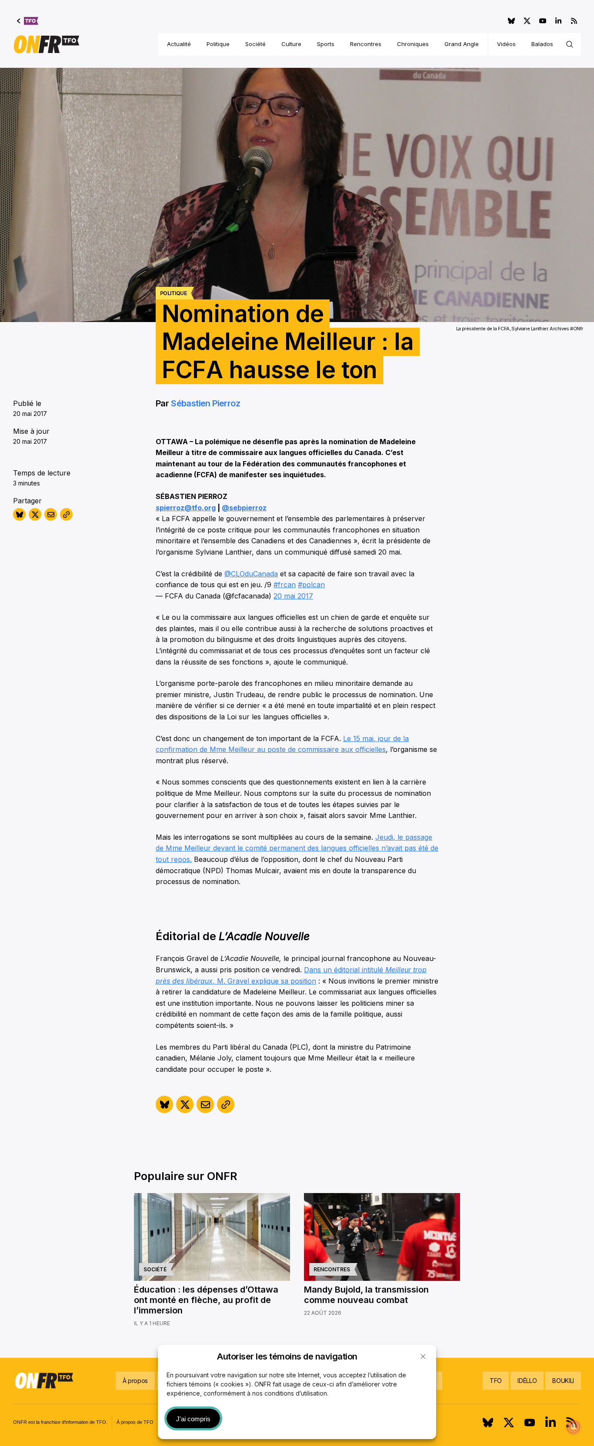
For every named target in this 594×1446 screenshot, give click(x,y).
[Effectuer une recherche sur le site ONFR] (569, 44)
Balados (542, 43)
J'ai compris (193, 1419)
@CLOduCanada (251, 573)
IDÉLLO (527, 1380)
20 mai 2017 (293, 596)
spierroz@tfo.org (186, 507)
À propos (135, 1380)
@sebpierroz (244, 507)
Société (255, 43)
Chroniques (413, 43)
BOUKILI (563, 1380)
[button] (423, 1356)
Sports (325, 43)
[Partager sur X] (35, 514)
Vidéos (506, 43)
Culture (291, 43)
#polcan (311, 584)
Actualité (179, 43)
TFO (496, 1380)
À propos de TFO (135, 1422)
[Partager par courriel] (50, 514)
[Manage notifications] (574, 1427)
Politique (218, 43)
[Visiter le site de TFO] (27, 21)
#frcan (285, 584)
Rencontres (365, 43)
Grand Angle (461, 43)
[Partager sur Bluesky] (19, 514)
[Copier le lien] (66, 514)
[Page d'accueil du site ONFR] (46, 44)
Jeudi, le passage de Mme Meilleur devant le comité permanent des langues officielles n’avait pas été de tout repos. (297, 848)
